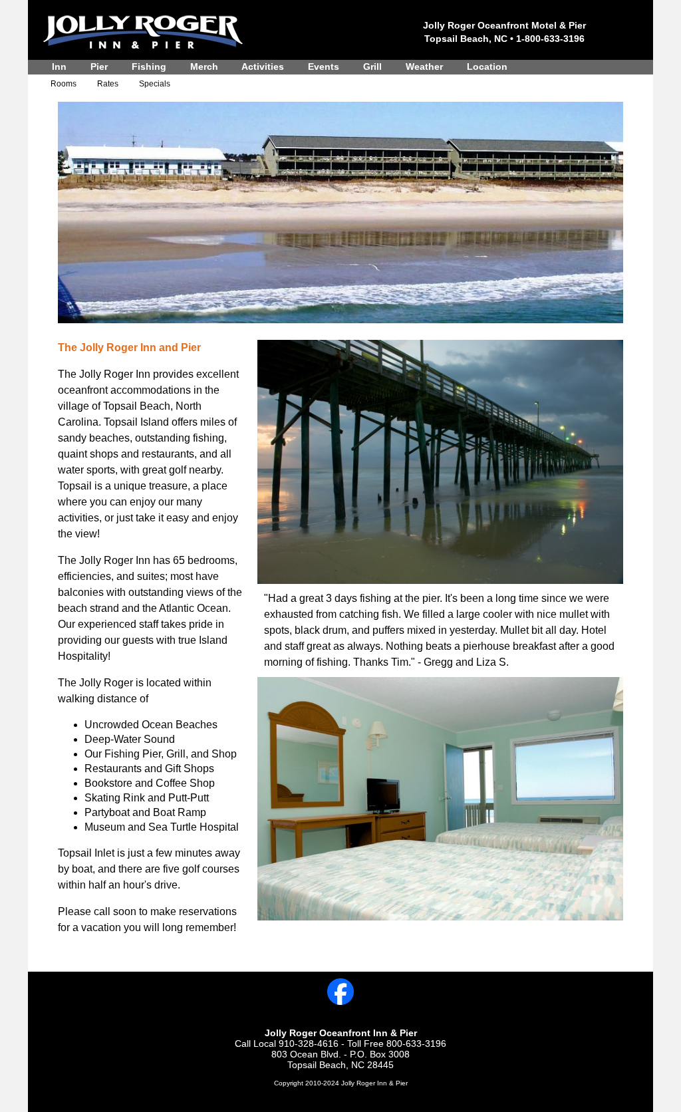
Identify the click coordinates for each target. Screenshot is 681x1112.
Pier (99, 66)
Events (323, 66)
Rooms (63, 83)
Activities (263, 66)
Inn (59, 66)
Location (487, 66)
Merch (204, 66)
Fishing (149, 66)
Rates (107, 83)
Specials (154, 83)
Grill (372, 66)
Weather (424, 66)
